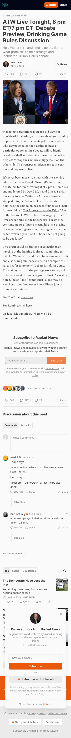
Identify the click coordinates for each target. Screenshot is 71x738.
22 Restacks (45, 388)
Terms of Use (54, 687)
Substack (18, 730)
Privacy (32, 713)
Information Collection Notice (46, 690)
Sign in (64, 4)
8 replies (19, 537)
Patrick (14, 457)
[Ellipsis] (66, 457)
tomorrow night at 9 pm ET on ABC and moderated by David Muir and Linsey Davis (35, 189)
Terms (42, 713)
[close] (61, 614)
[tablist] (18, 425)
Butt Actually (18, 514)
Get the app (52, 722)
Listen (63, 64)
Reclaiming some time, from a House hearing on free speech (25, 591)
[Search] (64, 570)
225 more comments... (15, 553)
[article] (35, 591)
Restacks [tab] (26, 425)
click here (27, 297)
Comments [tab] (11, 425)
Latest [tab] (15, 570)
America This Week (15, 15)
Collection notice (57, 713)
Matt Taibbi (17, 62)
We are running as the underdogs (25, 220)
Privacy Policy (37, 694)
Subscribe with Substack (38, 679)
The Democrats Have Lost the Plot (24, 582)
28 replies (19, 502)
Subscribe (51, 4)
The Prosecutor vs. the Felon (41, 210)
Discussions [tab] (29, 570)
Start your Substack (26, 722)
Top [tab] (7, 570)
